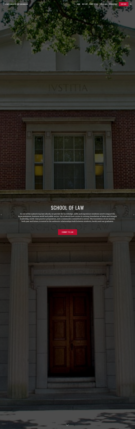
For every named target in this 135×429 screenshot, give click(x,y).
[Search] (130, 4)
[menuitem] (78, 4)
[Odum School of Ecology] (1, 214)
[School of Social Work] (133, 214)
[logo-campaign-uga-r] (15, 4)
